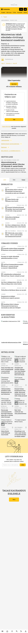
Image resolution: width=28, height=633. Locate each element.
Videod (25, 12)
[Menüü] (2, 631)
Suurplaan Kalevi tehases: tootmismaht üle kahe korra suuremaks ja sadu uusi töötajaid (14, 191)
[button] (10, 464)
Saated (7, 187)
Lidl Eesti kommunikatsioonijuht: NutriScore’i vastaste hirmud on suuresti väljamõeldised (12, 266)
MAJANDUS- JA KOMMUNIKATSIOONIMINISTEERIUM (11, 151)
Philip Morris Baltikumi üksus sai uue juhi (13, 290)
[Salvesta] (26, 187)
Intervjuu (4, 406)
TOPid (14, 12)
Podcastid (19, 12)
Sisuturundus (8, 160)
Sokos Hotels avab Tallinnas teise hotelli (5, 432)
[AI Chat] (21, 631)
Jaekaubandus (5, 140)
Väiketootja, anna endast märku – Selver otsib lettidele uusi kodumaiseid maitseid (14, 234)
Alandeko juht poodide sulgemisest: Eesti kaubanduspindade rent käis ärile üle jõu (20, 371)
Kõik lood (8, 12)
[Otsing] (16, 631)
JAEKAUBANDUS (5, 20)
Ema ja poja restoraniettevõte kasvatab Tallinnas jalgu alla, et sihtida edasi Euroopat (7, 413)
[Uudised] (7, 631)
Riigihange (4, 147)
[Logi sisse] (25, 631)
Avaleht (3, 12)
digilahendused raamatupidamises (10, 144)
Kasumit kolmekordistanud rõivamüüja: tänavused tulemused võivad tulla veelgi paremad (15, 209)
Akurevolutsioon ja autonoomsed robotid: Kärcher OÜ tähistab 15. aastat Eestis (13, 164)
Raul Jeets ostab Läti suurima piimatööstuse (20, 411)
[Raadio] (12, 631)
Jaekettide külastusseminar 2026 (11, 342)
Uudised (7, 197)
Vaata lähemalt (6, 126)
